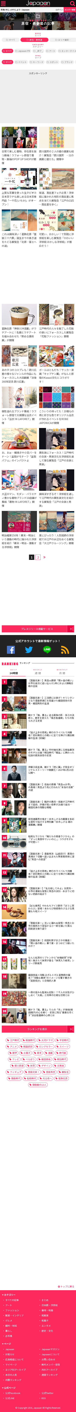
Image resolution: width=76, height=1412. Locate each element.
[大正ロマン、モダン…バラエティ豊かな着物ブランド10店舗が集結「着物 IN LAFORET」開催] (19, 480)
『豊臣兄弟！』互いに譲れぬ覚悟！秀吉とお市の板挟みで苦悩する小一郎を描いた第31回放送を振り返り (51, 925)
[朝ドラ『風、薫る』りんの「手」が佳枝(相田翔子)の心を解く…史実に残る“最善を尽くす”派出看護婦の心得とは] (14, 1016)
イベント (22, 61)
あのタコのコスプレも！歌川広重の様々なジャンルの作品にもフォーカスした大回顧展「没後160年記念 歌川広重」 (19, 375)
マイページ (11, 1364)
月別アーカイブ (49, 1369)
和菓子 (45, 1320)
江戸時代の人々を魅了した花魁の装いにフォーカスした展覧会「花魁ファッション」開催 (56, 332)
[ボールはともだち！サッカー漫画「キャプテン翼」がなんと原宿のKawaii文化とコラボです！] (56, 356)
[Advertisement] (26, 98)
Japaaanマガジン (51, 1349)
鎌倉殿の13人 (39, 1084)
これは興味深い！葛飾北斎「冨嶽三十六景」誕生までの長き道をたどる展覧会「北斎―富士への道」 (19, 240)
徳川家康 (19, 1065)
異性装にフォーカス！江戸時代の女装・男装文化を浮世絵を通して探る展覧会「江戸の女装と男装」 (56, 458)
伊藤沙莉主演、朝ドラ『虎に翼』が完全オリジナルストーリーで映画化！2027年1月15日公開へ (51, 769)
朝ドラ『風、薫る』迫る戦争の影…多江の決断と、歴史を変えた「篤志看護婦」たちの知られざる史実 (51, 717)
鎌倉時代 (15, 1078)
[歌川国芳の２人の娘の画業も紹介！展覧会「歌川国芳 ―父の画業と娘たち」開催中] (56, 138)
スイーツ (64, 1046)
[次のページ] (44, 556)
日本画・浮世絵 (50, 1305)
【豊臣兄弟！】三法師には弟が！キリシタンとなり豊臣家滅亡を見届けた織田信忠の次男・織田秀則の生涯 (51, 700)
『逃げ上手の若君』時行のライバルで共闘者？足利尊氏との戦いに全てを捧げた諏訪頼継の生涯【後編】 (51, 873)
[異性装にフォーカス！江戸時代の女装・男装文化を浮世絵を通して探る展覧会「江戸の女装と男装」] (56, 439)
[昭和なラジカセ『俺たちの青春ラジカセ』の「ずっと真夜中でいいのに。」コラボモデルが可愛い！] (14, 843)
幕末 (39, 1053)
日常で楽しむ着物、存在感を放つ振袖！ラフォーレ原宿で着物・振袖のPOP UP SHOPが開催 (19, 157)
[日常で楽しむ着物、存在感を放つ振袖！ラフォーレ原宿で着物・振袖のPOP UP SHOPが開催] (19, 138)
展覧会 (65, 1072)
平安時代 (64, 1040)
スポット (54, 61)
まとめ (45, 1300)
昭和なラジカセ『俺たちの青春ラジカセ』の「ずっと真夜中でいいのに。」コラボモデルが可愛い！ (51, 839)
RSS (65, 650)
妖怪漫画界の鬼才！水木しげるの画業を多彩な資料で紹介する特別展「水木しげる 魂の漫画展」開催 (51, 821)
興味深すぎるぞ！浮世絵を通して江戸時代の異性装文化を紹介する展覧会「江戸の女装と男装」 (56, 499)
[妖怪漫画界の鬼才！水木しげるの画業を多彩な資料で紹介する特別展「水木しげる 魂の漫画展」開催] (14, 826)
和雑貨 (45, 1315)
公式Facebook (11, 650)
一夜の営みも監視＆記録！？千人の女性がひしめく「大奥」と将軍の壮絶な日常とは (51, 994)
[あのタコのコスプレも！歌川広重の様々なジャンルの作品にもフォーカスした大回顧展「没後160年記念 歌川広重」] (19, 356)
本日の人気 (11, 1374)
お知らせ (9, 1354)
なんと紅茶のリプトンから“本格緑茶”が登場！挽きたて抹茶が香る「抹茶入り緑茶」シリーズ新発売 (51, 960)
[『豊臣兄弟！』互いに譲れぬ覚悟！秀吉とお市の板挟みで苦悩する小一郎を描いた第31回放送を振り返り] (14, 930)
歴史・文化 (47, 1330)
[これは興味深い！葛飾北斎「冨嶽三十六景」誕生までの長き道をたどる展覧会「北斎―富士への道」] (19, 220)
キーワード (38, 61)
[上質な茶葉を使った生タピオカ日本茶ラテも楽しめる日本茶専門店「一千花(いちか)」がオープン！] (19, 179)
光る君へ (47, 1078)
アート (52, 50)
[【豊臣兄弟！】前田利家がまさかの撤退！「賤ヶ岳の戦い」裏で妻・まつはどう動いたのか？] (14, 947)
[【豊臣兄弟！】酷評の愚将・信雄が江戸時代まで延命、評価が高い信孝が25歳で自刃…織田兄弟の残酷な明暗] (14, 808)
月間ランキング (13, 1380)
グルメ (8, 1320)
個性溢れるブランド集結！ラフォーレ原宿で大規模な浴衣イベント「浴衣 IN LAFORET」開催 (19, 417)
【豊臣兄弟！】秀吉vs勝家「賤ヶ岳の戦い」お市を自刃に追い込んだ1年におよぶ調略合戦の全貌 (50, 683)
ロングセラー (46, 1046)
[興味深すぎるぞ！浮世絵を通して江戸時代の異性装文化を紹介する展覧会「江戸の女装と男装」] (56, 480)
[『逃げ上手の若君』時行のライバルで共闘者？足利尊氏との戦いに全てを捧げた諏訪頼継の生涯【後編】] (14, 878)
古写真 (8, 1336)
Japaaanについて (51, 1354)
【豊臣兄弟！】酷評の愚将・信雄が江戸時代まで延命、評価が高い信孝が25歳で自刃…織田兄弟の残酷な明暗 (51, 804)
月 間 (62, 672)
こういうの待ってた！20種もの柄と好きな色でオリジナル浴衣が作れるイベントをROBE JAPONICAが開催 (56, 417)
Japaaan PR (24, 50)
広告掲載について (14, 1359)
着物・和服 (47, 1310)
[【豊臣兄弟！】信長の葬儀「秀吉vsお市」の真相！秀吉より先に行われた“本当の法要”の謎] (14, 791)
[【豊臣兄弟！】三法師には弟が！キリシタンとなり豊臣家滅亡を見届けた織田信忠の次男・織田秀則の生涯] (14, 704)
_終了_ (39, 50)
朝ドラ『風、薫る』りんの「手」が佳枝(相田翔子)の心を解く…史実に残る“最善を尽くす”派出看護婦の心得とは (51, 1012)
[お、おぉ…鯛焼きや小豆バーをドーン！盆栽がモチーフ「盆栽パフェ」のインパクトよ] (19, 439)
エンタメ (46, 1325)
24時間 (14, 672)
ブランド (68, 61)
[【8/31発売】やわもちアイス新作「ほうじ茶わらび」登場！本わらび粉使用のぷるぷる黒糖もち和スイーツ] (14, 912)
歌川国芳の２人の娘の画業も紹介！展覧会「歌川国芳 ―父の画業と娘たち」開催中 (56, 155)
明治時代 (61, 1059)
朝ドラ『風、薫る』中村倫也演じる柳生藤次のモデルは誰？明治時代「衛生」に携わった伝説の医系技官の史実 (51, 752)
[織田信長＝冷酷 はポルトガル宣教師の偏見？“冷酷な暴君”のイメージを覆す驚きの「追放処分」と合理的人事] (14, 982)
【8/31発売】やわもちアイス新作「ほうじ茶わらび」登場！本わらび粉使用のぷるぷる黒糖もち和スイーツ (51, 908)
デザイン (46, 1065)
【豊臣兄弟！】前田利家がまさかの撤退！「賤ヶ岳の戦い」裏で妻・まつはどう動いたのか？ (51, 943)
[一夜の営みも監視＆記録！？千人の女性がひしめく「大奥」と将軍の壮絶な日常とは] (14, 999)
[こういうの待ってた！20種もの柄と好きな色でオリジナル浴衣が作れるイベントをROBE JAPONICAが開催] (56, 398)
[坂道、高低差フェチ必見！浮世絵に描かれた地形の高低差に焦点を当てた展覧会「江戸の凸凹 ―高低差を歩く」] (56, 179)
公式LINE (47, 650)
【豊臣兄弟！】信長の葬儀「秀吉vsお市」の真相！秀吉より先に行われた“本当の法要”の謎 (51, 787)
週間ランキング (50, 1374)
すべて (12, 39)
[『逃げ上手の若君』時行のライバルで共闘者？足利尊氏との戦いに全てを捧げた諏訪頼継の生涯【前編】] (14, 739)
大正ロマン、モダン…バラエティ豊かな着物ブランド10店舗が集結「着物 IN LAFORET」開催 (19, 499)
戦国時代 (30, 1040)
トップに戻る (67, 1286)
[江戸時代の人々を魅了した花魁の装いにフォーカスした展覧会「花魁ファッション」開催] (56, 315)
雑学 (14, 1053)
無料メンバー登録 (51, 1364)
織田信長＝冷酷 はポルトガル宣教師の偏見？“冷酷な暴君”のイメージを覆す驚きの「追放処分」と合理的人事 (50, 977)
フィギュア (15, 1072)
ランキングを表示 (37, 1029)
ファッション (12, 1310)
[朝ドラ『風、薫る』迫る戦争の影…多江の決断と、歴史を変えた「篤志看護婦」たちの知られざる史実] (14, 722)
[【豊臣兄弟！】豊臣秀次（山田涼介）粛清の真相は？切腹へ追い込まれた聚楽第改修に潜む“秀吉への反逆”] (14, 860)
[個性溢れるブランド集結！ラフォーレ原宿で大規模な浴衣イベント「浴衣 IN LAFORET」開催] (19, 398)
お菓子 (27, 1053)
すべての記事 (12, 1300)
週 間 (37, 672)
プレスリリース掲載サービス (37, 629)
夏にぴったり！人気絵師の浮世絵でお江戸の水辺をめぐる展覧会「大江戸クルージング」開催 (56, 539)
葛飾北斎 (63, 1078)
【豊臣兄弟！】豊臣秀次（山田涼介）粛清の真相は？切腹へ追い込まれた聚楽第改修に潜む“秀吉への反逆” (51, 856)
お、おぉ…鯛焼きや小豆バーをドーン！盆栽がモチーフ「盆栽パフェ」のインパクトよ (19, 456)
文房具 (60, 1065)
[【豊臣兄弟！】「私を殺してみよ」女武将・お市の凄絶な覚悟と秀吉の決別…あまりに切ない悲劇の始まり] (14, 895)
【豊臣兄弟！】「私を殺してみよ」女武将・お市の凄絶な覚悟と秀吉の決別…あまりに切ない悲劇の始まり (51, 891)
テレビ (15, 1059)
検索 (72, 3)
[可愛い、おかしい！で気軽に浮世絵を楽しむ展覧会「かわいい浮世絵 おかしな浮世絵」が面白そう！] (56, 220)
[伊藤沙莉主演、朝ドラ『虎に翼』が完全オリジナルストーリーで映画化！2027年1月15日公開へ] (14, 774)
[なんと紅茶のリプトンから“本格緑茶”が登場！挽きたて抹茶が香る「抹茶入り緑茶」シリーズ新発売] (14, 964)
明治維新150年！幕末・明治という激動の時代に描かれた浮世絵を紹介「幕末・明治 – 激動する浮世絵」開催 (19, 541)
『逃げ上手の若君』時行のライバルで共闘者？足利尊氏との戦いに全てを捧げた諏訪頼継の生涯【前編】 (51, 735)
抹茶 (32, 1065)
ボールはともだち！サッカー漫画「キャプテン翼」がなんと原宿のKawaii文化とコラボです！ (56, 375)
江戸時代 (14, 1040)
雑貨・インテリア (14, 1315)
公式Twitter (29, 650)
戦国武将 (28, 1046)
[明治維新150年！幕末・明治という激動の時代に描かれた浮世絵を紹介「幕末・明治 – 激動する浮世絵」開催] (19, 522)
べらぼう (30, 1059)
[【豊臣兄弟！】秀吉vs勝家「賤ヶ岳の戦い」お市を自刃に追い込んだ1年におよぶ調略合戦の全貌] (14, 687)
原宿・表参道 (36, 39)
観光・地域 (11, 1325)
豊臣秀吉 (50, 1072)
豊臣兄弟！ (33, 1072)
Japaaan (38, 4)
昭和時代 (31, 1078)
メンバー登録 (70, 9)
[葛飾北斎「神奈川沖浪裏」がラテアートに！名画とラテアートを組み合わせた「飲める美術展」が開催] (19, 315)
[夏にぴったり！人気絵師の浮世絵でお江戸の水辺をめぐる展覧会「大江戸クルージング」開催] (56, 522)
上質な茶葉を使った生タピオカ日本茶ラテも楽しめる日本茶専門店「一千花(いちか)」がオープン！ (19, 198)
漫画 (50, 1053)
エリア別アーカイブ (15, 1369)
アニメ (13, 1046)
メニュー (3, 3)
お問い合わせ (48, 1359)
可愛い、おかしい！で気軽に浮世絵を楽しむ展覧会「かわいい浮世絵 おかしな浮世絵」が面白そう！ (56, 240)
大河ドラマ (47, 1040)
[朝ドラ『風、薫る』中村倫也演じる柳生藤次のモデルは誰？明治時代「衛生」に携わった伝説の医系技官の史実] (14, 756)
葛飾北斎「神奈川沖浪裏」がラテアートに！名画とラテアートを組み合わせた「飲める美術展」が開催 (19, 334)
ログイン (59, 9)
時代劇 (62, 1053)
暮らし (8, 1330)
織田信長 (46, 1059)
